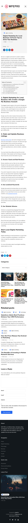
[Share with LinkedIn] (9, 50)
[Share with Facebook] (4, 50)
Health (2, 453)
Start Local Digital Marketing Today (10, 92)
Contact (2, 456)
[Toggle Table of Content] (24, 82)
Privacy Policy (4, 468)
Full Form (3, 451)
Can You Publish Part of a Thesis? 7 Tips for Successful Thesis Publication (7, 301)
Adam (5, 41)
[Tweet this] (7, 50)
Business (3, 449)
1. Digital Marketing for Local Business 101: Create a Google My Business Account (13, 85)
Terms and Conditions (6, 466)
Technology (3, 446)
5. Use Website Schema (9, 91)
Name (2, 390)
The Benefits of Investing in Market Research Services (13, 354)
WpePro (17, 512)
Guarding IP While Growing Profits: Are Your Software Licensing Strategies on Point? (20, 301)
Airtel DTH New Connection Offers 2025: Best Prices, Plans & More (7, 284)
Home (2, 441)
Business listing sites (6, 139)
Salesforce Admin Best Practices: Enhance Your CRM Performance (12, 316)
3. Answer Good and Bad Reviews (11, 88)
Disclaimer (3, 463)
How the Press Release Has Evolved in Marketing (13, 337)
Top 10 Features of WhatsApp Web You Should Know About (19, 284)
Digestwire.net (18, 514)
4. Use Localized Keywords (10, 90)
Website (3, 399)
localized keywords (12, 193)
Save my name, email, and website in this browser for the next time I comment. (14, 406)
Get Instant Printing (14, 516)
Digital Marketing (5, 444)
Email (2, 395)
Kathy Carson (4, 319)
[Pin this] (12, 50)
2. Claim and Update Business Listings (11, 87)
